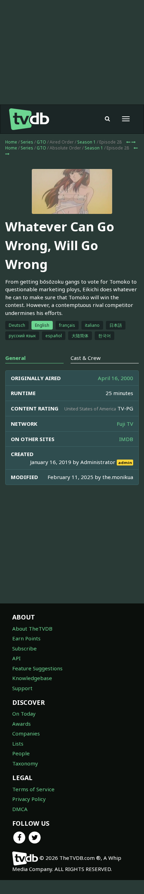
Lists (17, 743)
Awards (21, 723)
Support (22, 688)
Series (27, 142)
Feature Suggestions (37, 668)
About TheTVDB (32, 628)
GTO (41, 142)
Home (11, 142)
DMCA (20, 809)
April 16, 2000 (115, 378)
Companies (26, 733)
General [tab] (15, 357)
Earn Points (26, 638)
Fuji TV (125, 423)
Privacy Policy (29, 798)
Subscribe (24, 648)
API (16, 658)
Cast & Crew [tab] (86, 357)
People (21, 753)
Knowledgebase (32, 678)
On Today (24, 713)
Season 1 (86, 142)
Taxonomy (25, 763)
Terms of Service (33, 789)
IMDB (126, 439)
